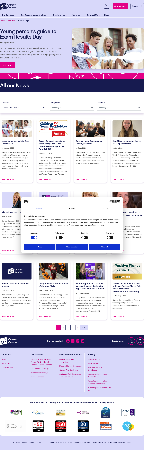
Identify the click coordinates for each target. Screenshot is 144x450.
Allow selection (72, 247)
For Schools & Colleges (40, 369)
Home (2, 21)
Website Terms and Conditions (96, 368)
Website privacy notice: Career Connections (98, 382)
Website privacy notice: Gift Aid (99, 389)
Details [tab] (72, 209)
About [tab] (105, 209)
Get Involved (59, 15)
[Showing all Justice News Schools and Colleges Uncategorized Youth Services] (72, 107)
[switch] (59, 237)
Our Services (8, 15)
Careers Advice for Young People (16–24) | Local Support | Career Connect (41, 362)
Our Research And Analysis (33, 15)
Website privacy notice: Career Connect (98, 375)
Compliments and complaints (66, 360)
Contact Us (92, 15)
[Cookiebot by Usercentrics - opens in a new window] (110, 201)
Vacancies (6, 363)
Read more (6, 179)
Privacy (91, 354)
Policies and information (70, 354)
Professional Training (39, 373)
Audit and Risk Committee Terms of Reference (70, 375)
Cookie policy (93, 363)
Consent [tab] (38, 209)
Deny (40, 247)
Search (6, 102)
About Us (76, 15)
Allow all (104, 247)
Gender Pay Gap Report (69, 370)
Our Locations (8, 367)
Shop (106, 15)
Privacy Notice (94, 359)
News (4, 359)
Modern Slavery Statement (70, 366)
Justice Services (37, 377)
